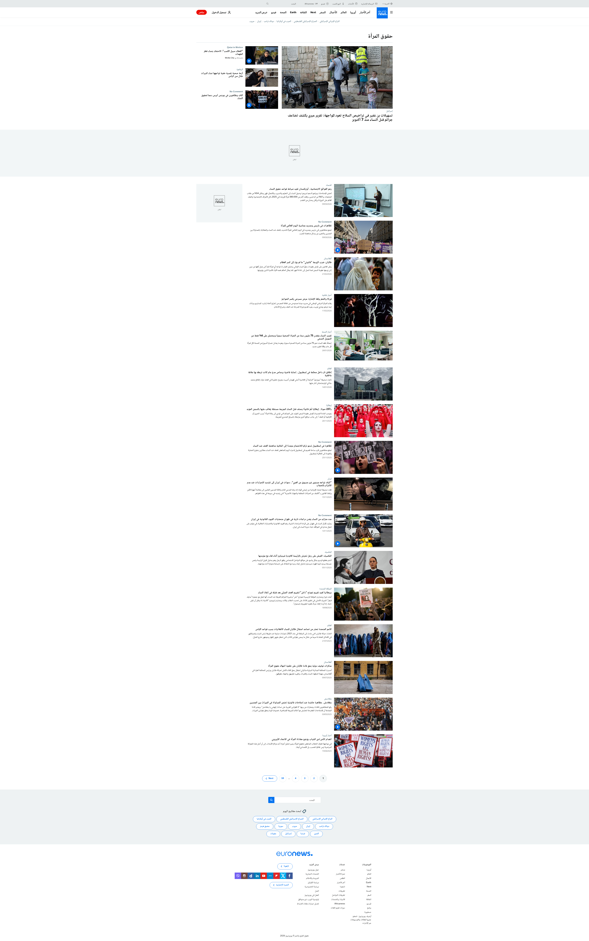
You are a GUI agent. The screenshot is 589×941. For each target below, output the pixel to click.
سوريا (280, 826)
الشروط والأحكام (312, 878)
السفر (323, 12)
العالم (343, 12)
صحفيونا (367, 912)
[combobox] (283, 3)
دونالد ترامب (269, 21)
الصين (316, 834)
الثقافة (303, 12)
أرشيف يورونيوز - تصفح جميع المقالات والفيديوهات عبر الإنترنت (360, 920)
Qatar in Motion (235, 47)
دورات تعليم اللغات (338, 908)
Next (313, 12)
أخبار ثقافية (327, 295)
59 (282, 778)
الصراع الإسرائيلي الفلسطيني (305, 21)
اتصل (317, 891)
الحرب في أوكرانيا (284, 21)
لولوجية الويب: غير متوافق (308, 899)
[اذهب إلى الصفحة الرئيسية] (382, 12)
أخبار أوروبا (327, 735)
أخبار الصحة (327, 332)
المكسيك (328, 552)
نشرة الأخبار (340, 874)
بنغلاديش (328, 699)
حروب (251, 21)
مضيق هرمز (264, 826)
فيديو (273, 12)
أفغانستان (328, 258)
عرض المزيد (314, 865)
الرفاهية (240, 69)
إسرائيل (389, 111)
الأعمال (333, 12)
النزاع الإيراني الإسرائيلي (330, 21)
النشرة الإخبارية (282, 885)
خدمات (342, 865)
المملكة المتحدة (325, 589)
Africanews (339, 904)
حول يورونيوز (313, 870)
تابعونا (342, 887)
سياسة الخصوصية (312, 887)
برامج (369, 908)
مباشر (201, 12)
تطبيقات (342, 891)
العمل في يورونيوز (312, 895)
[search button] (267, 3)
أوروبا (353, 12)
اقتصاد (329, 185)
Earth (293, 12)
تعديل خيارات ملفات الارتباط (308, 904)
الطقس (342, 878)
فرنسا (302, 834)
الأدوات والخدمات (338, 899)
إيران (259, 21)
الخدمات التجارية (312, 874)
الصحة (283, 12)
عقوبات (273, 834)
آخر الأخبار (365, 12)
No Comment (236, 91)
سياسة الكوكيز (313, 882)
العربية (386, 3)
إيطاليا (329, 405)
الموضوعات (366, 865)
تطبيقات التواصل (338, 895)
